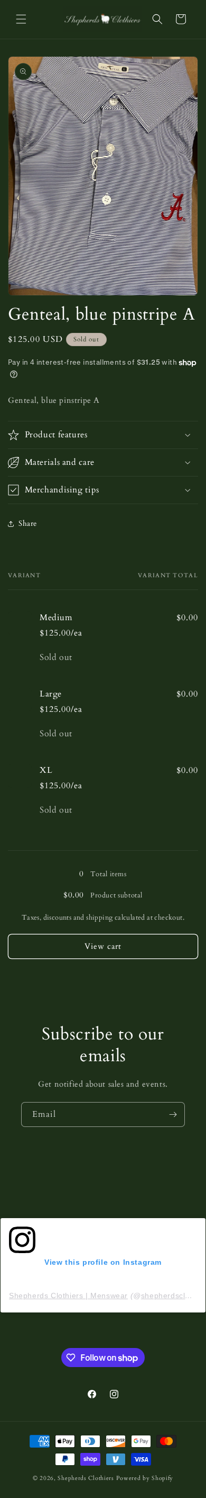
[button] (21, 19)
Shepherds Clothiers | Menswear (68, 1295)
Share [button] (27, 523)
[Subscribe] (172, 1114)
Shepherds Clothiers (86, 1478)
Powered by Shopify (145, 1478)
